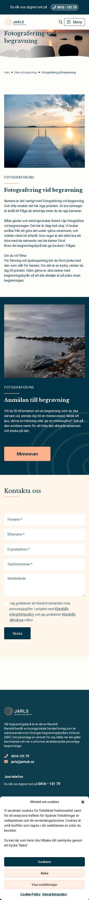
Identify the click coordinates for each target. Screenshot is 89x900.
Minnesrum (27, 453)
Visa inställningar (44, 885)
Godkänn (44, 862)
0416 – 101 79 (49, 784)
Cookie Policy (30, 894)
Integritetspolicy (54, 894)
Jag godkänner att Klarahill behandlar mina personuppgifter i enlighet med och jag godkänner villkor (43, 611)
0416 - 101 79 (66, 7)
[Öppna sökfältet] (60, 22)
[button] (83, 802)
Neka (44, 873)
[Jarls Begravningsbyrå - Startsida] (26, 711)
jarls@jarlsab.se (22, 762)
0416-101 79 (20, 756)
